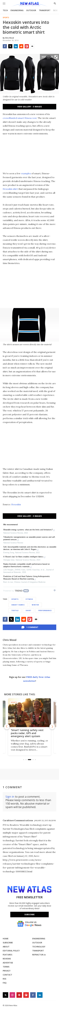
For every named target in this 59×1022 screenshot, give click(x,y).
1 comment (32, 627)
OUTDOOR (31, 10)
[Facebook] (5, 46)
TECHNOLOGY (38, 946)
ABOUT (6, 946)
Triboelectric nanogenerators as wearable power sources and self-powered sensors (29, 538)
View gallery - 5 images (29, 106)
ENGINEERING (17, 10)
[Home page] (29, 4)
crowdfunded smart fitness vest (20, 118)
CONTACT (7, 974)
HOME (6, 938)
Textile (15, 610)
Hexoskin (16, 504)
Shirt (28, 610)
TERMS (6, 966)
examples (26, 173)
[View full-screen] (56, 57)
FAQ (4, 982)
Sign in (9, 796)
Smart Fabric (18, 605)
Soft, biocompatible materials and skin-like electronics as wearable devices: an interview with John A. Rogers (29, 548)
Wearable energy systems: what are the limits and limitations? (28, 530)
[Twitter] (10, 46)
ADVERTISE (8, 962)
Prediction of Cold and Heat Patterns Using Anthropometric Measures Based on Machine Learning (26, 577)
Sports (6, 17)
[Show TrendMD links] (55, 590)
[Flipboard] (27, 46)
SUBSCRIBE (8, 942)
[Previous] (7, 726)
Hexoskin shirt (10, 189)
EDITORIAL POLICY (11, 950)
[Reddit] (21, 46)
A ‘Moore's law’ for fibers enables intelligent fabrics (23, 557)
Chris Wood (9, 640)
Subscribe (29, 914)
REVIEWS (7, 958)
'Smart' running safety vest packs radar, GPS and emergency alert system (27, 733)
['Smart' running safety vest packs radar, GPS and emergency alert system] (29, 712)
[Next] (52, 726)
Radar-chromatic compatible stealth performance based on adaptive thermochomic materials (26, 565)
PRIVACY (6, 970)
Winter (35, 605)
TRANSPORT (44, 10)
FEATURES (7, 954)
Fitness (29, 599)
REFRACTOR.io (39, 954)
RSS (4, 978)
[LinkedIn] (16, 46)
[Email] (32, 46)
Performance (45, 610)
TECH (5, 10)
